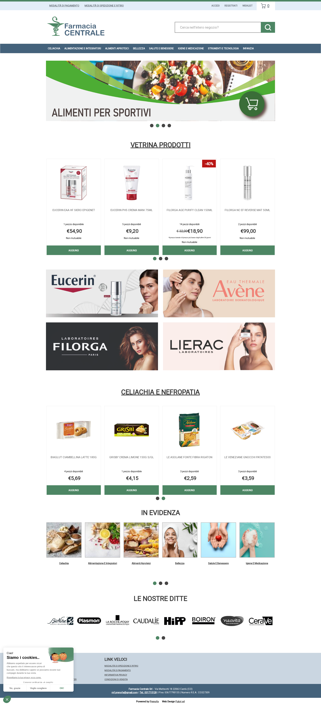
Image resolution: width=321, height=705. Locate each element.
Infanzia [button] (248, 48)
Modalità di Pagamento (64, 5)
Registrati (231, 5)
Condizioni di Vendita (116, 679)
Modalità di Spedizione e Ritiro (104, 5)
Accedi (215, 5)
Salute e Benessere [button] (161, 48)
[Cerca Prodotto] (268, 27)
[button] (152, 125)
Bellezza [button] (139, 48)
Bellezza (179, 563)
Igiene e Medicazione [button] (191, 48)
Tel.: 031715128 (148, 692)
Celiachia (64, 563)
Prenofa (154, 701)
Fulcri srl (180, 701)
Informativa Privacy (115, 675)
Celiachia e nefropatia (160, 392)
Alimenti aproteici (117, 48)
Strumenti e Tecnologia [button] (223, 48)
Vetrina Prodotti (161, 145)
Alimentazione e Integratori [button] (82, 48)
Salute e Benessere (218, 563)
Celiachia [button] (54, 48)
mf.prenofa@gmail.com (125, 692)
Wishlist (247, 5)
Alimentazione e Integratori (102, 563)
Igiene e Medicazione (257, 563)
